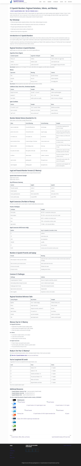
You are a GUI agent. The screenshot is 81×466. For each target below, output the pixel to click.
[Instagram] (34, 450)
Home (40, 1)
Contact (11, 448)
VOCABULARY (55, 1)
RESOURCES (70, 1)
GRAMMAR (49, 1)
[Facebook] (30, 450)
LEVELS (44, 1)
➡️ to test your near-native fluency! (24, 355)
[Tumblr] (37, 450)
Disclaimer (11, 453)
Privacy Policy (12, 457)
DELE (65, 1)
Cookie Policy (12, 450)
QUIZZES (61, 1)
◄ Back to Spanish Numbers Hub (17, 11)
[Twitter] (27, 450)
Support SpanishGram (67, 445)
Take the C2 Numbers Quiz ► (31, 11)
